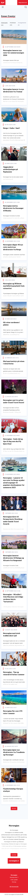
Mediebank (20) (13, 24)
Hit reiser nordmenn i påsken (11, 323)
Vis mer (14, 808)
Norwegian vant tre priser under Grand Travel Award (13, 401)
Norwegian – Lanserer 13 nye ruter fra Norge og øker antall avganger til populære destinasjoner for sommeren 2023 (14, 482)
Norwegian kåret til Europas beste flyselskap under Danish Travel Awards (12, 520)
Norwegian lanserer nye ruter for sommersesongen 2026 (13, 52)
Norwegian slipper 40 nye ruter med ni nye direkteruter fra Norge (13, 247)
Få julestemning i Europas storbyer (13, 790)
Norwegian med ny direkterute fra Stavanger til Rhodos (13, 208)
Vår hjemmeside (14, 886)
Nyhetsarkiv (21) (4, 24)
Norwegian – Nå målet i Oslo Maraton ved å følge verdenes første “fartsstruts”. (13, 598)
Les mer (14, 855)
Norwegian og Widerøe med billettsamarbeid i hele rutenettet (13, 285)
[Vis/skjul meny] (2, 7)
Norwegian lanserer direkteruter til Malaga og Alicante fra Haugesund (13, 558)
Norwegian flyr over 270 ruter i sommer (12, 712)
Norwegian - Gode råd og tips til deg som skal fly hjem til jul (13, 441)
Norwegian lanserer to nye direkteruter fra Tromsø (13, 90)
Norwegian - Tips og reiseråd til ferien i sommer (14, 673)
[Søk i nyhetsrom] (26, 7)
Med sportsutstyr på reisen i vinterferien (13, 362)
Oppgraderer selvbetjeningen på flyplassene (10, 169)
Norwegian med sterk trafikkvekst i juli (11, 634)
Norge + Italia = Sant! (11, 128)
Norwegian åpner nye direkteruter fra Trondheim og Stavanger (14, 752)
